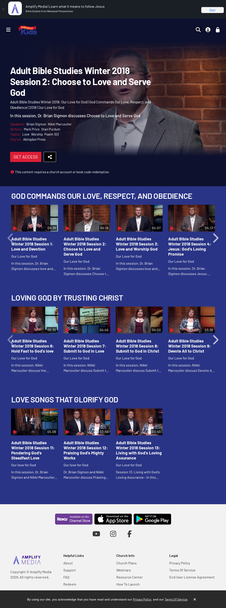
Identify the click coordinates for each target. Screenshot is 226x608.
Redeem (69, 584)
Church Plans (126, 563)
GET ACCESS (26, 156)
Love (25, 134)
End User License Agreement (192, 577)
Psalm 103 (51, 134)
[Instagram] (113, 534)
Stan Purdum (50, 129)
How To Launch (128, 584)
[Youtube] (96, 534)
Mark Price (32, 129)
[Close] (3, 9)
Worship (37, 134)
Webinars (123, 570)
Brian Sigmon (36, 124)
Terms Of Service (182, 570)
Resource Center (129, 577)
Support (69, 570)
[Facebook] (129, 534)
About (68, 563)
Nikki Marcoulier (60, 124)
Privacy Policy (179, 563)
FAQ (66, 577)
